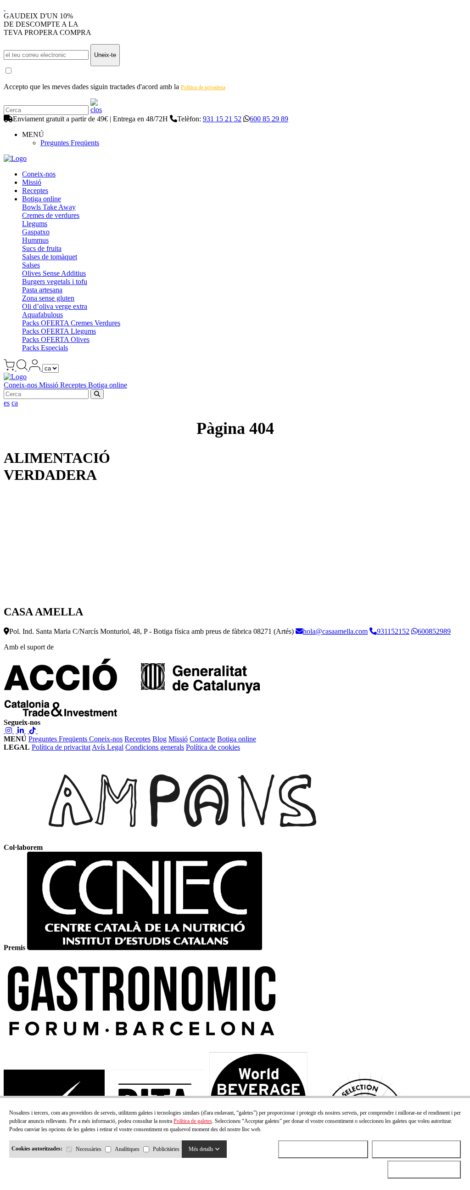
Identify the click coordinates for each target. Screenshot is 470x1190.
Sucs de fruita (42, 248)
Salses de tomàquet (49, 257)
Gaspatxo (36, 232)
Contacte (202, 739)
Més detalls (202, 1149)
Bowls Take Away (49, 207)
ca (14, 403)
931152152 (393, 631)
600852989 (434, 631)
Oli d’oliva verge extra (54, 306)
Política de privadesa (203, 87)
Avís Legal (107, 747)
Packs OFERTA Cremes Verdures (71, 323)
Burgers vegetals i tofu (54, 281)
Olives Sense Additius (54, 273)
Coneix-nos (39, 174)
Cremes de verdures (50, 215)
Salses (31, 265)
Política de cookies (213, 747)
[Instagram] (9, 730)
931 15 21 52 (222, 119)
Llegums (34, 224)
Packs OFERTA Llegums (59, 331)
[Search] (96, 110)
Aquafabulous (42, 315)
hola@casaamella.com (335, 631)
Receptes (35, 190)
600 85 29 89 (269, 119)
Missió (31, 182)
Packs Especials (45, 348)
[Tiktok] (33, 730)
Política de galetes (192, 1121)
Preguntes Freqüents (69, 143)
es (7, 403)
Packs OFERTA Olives (56, 339)
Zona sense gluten (48, 298)
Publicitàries (166, 1149)
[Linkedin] (21, 730)
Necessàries (88, 1149)
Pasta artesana (42, 290)
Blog (159, 739)
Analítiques (127, 1149)
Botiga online (41, 199)
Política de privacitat (61, 747)
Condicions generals (154, 747)
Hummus (35, 240)
